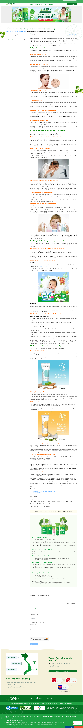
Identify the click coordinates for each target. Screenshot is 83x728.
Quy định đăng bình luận (71, 711)
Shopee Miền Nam (77, 724)
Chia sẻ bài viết (72, 34)
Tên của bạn (33, 624)
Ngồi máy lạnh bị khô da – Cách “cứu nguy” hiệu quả (44, 491)
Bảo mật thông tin (10, 711)
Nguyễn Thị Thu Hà (19, 35)
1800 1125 (72, 4)
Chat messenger (69, 727)
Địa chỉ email (33, 629)
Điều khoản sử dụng (22, 711)
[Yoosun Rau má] (10, 4)
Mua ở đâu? (51, 4)
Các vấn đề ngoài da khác (20, 31)
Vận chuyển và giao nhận (43, 711)
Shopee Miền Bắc (77, 722)
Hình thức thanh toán (57, 711)
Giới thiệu (32, 711)
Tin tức (45, 4)
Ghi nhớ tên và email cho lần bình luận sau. (40, 635)
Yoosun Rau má (9, 31)
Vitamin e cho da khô (37, 492)
